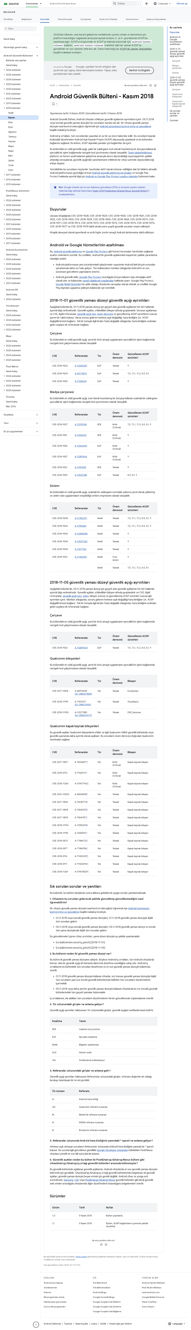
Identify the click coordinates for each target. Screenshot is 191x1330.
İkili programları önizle (54, 1297)
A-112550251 (81, 365)
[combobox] (126, 3)
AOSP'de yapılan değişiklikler (136, 48)
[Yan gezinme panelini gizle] (36, 1325)
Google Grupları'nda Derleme (107, 1306)
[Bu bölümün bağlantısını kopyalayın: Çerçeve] (65, 333)
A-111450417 (81, 518)
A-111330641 (81, 381)
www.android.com (151, 1292)
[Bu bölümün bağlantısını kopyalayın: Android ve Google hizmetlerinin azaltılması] (127, 245)
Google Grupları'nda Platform (107, 1302)
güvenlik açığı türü (86, 314)
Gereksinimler (50, 1287)
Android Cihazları (108, 19)
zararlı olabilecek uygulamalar (98, 280)
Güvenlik (44, 19)
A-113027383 (81, 475)
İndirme (47, 1292)
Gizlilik (103, 1324)
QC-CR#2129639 (83, 704)
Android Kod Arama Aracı (63, 3)
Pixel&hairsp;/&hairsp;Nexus (100, 1180)
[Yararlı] (150, 85)
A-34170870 (81, 373)
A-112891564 (81, 456)
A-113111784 (80, 549)
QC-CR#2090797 (83, 715)
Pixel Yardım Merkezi (151, 1287)
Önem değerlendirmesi (140, 152)
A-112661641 (81, 435)
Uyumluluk (86, 19)
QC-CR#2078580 (83, 694)
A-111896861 (80, 526)
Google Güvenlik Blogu (104, 1297)
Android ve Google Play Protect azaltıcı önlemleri (112, 176)
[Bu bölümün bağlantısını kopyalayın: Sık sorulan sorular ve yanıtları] (104, 887)
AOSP (52, 85)
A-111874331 (80, 467)
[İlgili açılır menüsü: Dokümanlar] (42, 3)
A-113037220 (81, 541)
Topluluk (68, 1324)
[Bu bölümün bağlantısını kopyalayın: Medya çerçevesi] (77, 392)
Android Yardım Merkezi (153, 1282)
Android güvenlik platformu (68, 251)
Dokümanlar (32, 3)
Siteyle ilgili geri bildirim (120, 1324)
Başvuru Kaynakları (156, 19)
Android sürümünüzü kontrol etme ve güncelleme (125, 126)
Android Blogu (99, 1292)
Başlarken (27, 19)
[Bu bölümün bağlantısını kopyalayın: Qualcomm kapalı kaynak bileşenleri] (102, 726)
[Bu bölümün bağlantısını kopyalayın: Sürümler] (69, 1196)
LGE (76, 1180)
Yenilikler (8, 19)
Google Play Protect (97, 251)
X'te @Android (100, 1282)
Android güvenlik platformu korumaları (112, 173)
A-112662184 (81, 446)
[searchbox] (20, 28)
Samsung (68, 1180)
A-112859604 (81, 647)
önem (86, 596)
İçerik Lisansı (81, 1256)
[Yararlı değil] (155, 85)
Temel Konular (65, 19)
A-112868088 (81, 533)
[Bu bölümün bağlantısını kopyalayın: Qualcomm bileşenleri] (83, 659)
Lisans (94, 1324)
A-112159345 (81, 424)
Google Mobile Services (153, 1297)
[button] (17, 47)
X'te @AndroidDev (101, 1287)
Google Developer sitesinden (112, 1150)
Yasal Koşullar (81, 1324)
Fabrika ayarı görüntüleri (55, 1302)
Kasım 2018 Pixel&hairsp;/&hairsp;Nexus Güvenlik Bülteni (120, 191)
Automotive (132, 19)
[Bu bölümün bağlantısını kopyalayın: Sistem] (62, 486)
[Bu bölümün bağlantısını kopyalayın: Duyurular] (70, 209)
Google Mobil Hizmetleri (68, 284)
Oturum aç (182, 3)
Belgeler (9, 12)
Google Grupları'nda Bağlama (107, 1311)
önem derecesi (105, 314)
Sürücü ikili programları (54, 1306)
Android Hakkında (52, 1324)
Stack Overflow (149, 1302)
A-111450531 (81, 557)
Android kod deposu (53, 1282)
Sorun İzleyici (148, 1306)
